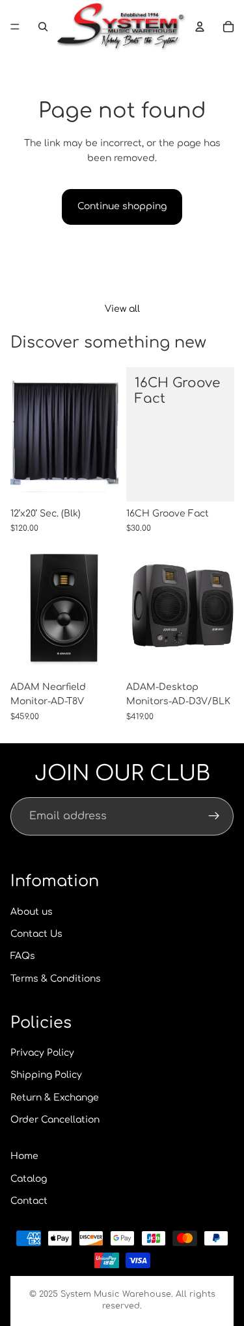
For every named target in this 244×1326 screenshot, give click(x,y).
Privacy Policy (42, 1053)
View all (122, 309)
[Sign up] (214, 816)
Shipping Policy (46, 1075)
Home (24, 1156)
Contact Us (36, 934)
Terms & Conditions (55, 979)
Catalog (28, 1179)
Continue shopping (122, 206)
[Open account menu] (199, 26)
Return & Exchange (54, 1098)
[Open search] (43, 26)
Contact (28, 1201)
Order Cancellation (55, 1120)
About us (31, 912)
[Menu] (15, 27)
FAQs (22, 956)
